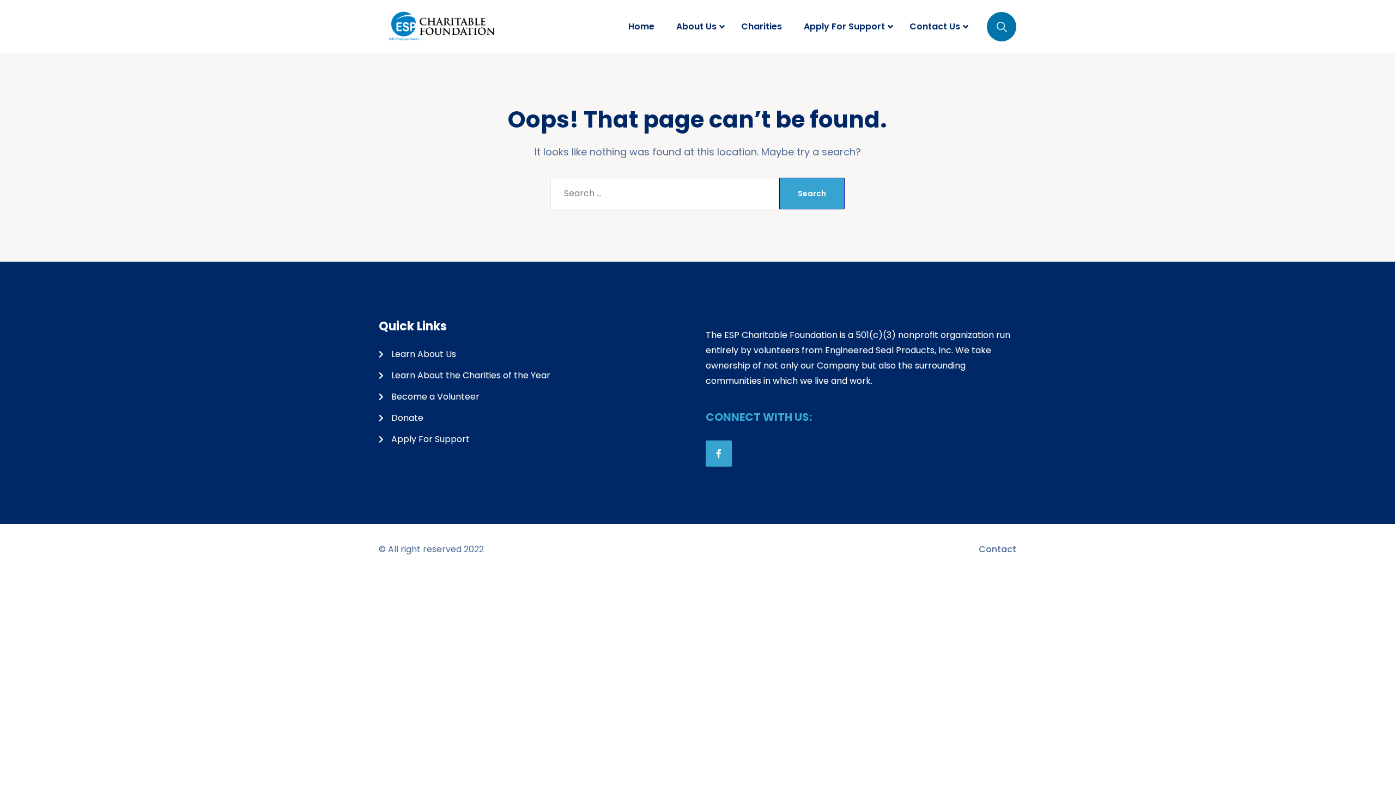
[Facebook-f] (719, 453)
